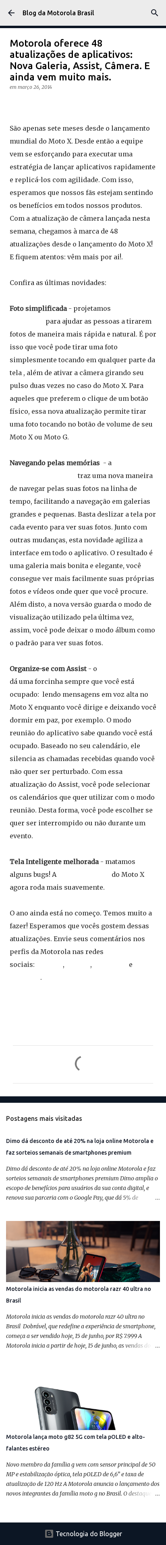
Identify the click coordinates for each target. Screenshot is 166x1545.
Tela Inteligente (84, 874)
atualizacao (29, 1001)
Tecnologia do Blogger (88, 1533)
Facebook (25, 977)
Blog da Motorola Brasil (58, 12)
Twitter (78, 964)
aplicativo (105, 989)
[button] (14, 103)
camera (65, 1001)
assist (136, 989)
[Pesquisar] (155, 13)
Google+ (49, 964)
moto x (122, 1001)
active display (31, 989)
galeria (93, 1001)
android (70, 989)
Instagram (110, 964)
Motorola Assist (125, 669)
